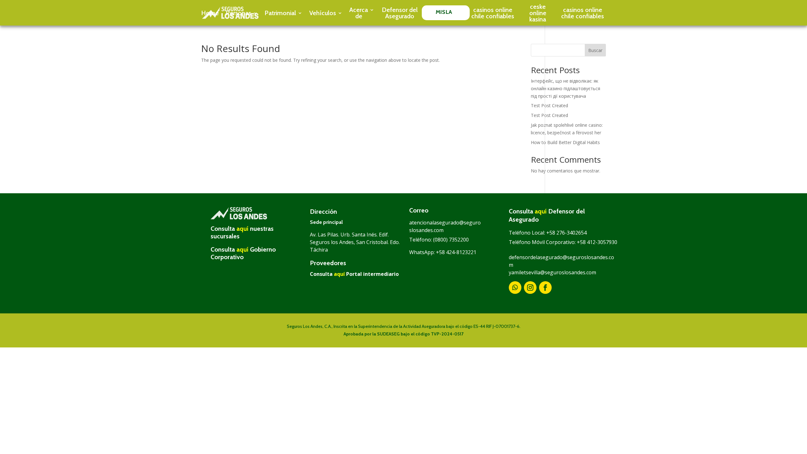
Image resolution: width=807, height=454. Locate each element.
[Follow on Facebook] (545, 287)
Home (210, 13)
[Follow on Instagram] (530, 287)
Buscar (595, 50)
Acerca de (358, 13)
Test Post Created (549, 105)
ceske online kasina (537, 12)
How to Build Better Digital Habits (565, 142)
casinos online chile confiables (492, 13)
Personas (238, 13)
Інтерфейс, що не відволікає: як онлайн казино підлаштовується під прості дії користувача (565, 88)
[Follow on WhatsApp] (515, 287)
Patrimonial (280, 13)
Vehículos (322, 13)
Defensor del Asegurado (400, 13)
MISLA (444, 12)
